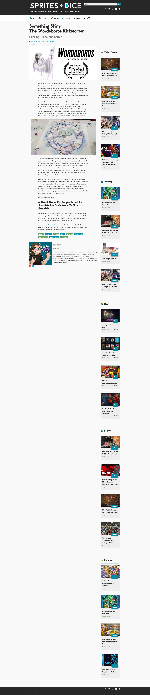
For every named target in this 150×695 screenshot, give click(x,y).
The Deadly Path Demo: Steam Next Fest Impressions (109, 411)
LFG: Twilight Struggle (109, 259)
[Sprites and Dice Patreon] (104, 9)
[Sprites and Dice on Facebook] (115, 9)
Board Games (54, 237)
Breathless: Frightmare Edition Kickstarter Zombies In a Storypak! (110, 482)
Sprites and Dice (39, 689)
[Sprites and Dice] (55, 5)
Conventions (79, 234)
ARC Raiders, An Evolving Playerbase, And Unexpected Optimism (110, 162)
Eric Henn (34, 41)
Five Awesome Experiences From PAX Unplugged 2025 (109, 540)
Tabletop (49, 234)
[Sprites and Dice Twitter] (111, 9)
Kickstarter (64, 237)
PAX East (70, 234)
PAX (63, 234)
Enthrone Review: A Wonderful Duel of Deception (108, 583)
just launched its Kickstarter (54, 225)
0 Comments (44, 41)
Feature (57, 234)
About (30, 691)
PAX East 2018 (44, 237)
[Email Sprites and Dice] (118, 9)
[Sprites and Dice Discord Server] (108, 9)
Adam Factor (106, 207)
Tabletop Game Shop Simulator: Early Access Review (109, 103)
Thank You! (32, 693)
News (54, 41)
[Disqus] (63, 287)
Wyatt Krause (106, 78)
